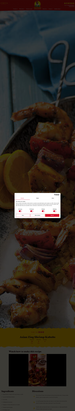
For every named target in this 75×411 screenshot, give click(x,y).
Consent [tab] (22, 198)
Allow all (52, 215)
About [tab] (53, 198)
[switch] (31, 211)
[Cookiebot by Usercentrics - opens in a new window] (54, 195)
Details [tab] (37, 198)
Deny (23, 215)
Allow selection (37, 215)
